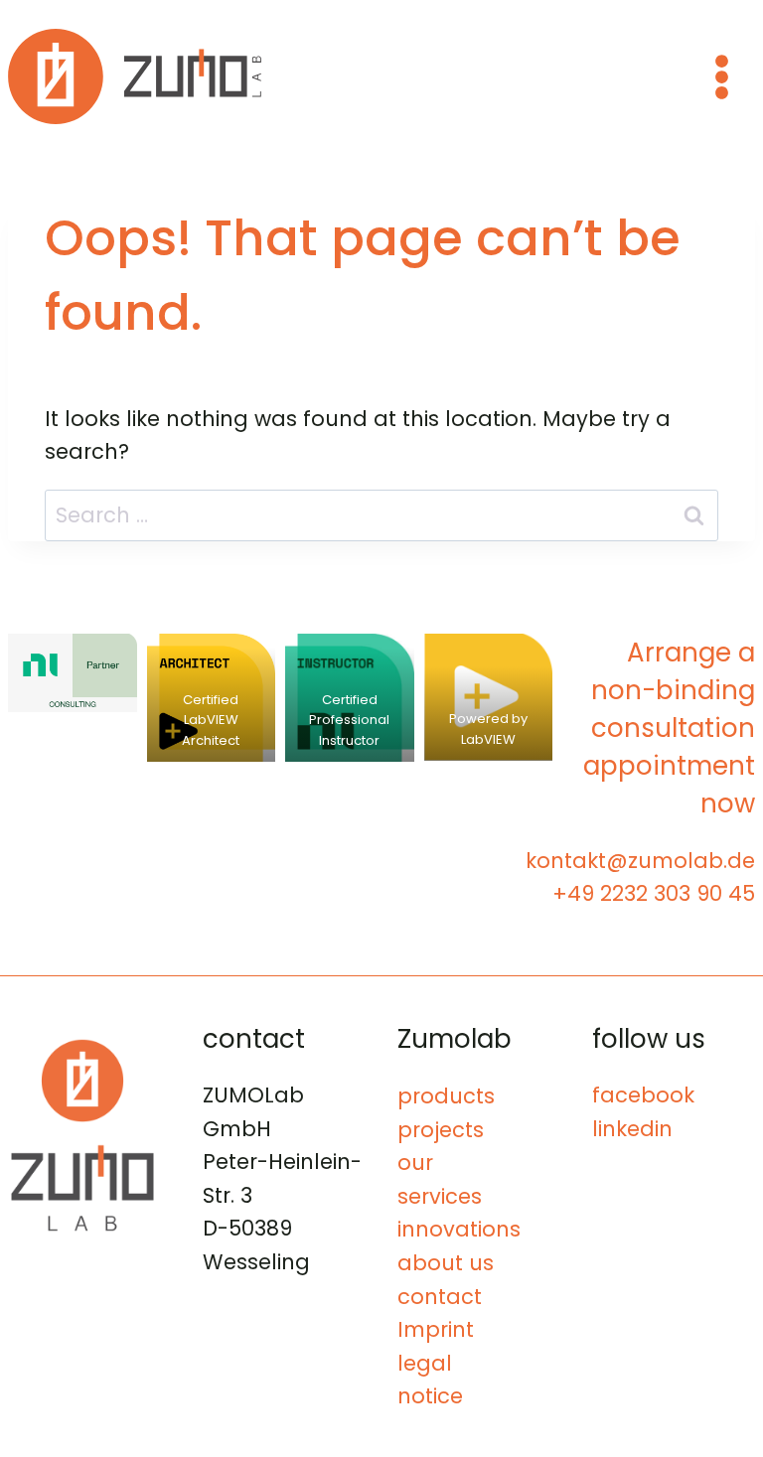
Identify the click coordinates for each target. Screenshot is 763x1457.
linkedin (632, 1128)
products (446, 1096)
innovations (459, 1229)
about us (445, 1262)
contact (439, 1296)
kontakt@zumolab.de (640, 860)
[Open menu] (721, 76)
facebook (643, 1095)
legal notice (430, 1380)
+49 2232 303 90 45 (653, 893)
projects (440, 1129)
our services (439, 1179)
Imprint (435, 1329)
